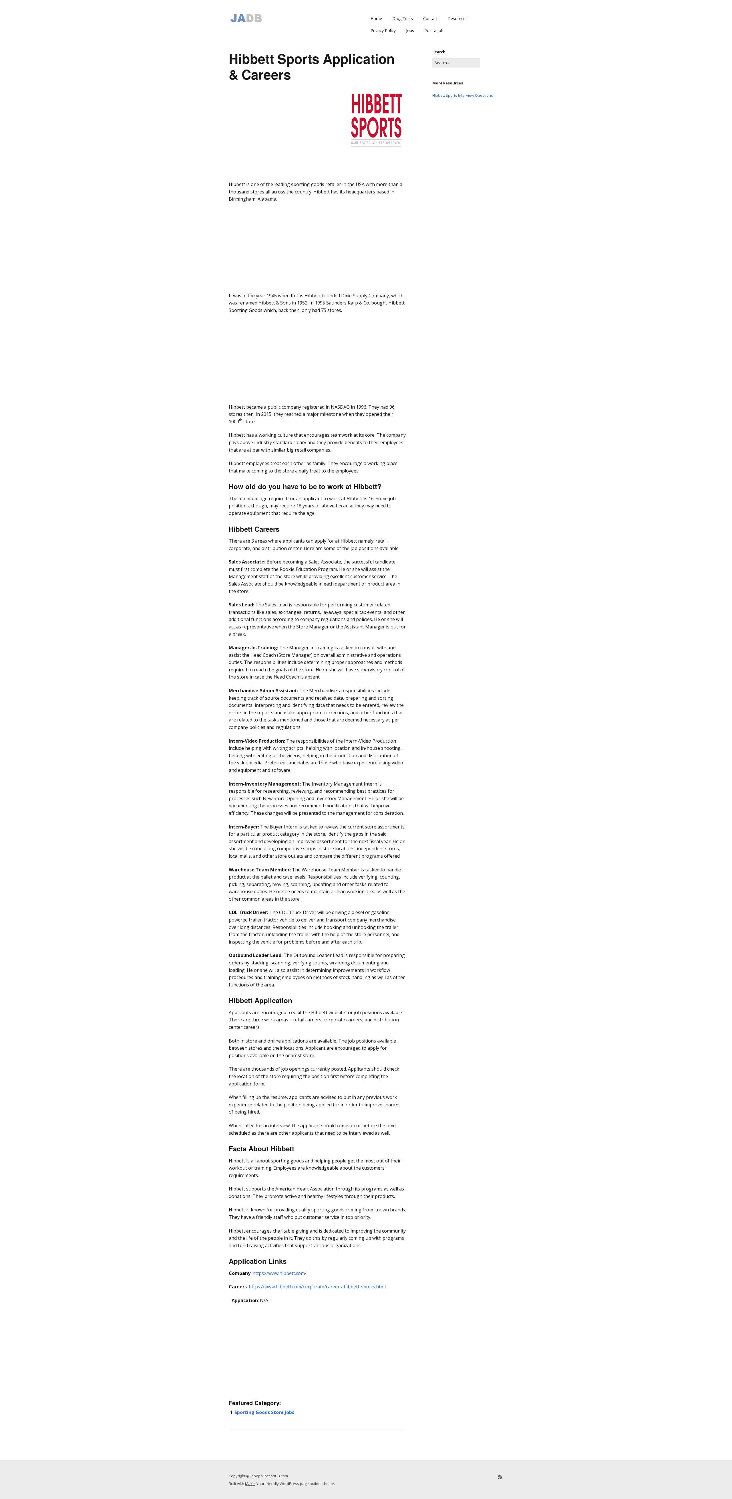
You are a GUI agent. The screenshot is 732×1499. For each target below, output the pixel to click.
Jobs (410, 30)
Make (250, 1483)
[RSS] (500, 1477)
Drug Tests (402, 18)
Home (376, 18)
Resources (458, 18)
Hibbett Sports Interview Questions (462, 95)
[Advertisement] (317, 189)
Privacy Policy (383, 30)
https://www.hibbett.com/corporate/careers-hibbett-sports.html (317, 1287)
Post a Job (433, 30)
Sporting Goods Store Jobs (264, 1412)
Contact (430, 18)
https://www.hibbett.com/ (279, 1273)
